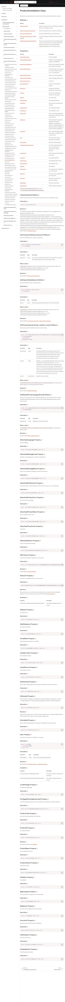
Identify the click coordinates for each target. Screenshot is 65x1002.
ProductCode (23, 153)
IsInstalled (22, 131)
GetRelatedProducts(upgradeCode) (28, 41)
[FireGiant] (5, 2)
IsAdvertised (23, 113)
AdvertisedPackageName (26, 64)
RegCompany (23, 169)
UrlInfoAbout (23, 183)
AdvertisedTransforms (25, 81)
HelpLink (22, 97)
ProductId (22, 158)
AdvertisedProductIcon (25, 75)
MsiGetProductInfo (32, 764)
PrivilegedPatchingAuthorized (27, 145)
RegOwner (22, 173)
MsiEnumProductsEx (32, 390)
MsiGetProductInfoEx (42, 764)
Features (22, 93)
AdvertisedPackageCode (25, 59)
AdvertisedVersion (24, 83)
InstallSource (23, 110)
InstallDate (22, 103)
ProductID (34, 844)
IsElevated (22, 119)
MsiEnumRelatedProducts (33, 435)
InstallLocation (23, 107)
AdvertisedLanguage (24, 57)
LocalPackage (23, 142)
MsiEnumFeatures (51, 593)
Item (21, 137)
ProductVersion (23, 163)
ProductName (23, 160)
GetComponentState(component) (27, 30)
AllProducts (22, 88)
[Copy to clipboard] (62, 205)
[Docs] (11, 2)
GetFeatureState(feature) (26, 33)
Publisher (22, 166)
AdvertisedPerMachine (25, 69)
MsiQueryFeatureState (33, 321)
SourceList (22, 178)
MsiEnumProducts (32, 571)
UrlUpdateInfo (23, 185)
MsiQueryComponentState (34, 276)
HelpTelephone (23, 100)
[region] (42, 338)
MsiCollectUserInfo (32, 230)
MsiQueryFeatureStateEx (45, 321)
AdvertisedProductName (25, 78)
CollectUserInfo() (24, 26)
